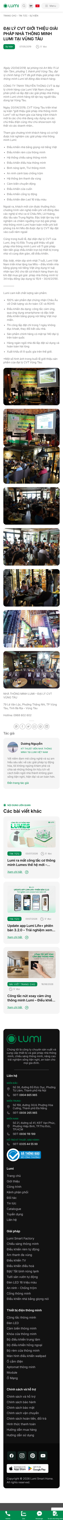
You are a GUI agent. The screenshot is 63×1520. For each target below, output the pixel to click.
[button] (50, 6)
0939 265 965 (28, 1112)
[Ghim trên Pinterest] (40, 726)
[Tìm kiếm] (24, 6)
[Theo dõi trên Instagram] (22, 1455)
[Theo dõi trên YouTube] (43, 1455)
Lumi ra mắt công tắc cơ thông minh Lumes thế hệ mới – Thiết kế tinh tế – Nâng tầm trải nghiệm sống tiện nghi (31, 862)
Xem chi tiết (15, 871)
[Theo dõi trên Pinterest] (32, 1455)
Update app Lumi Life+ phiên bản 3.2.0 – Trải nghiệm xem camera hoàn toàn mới (30, 928)
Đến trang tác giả (18, 783)
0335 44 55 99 (28, 1144)
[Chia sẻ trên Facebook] (22, 726)
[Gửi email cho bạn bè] (34, 726)
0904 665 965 (28, 1095)
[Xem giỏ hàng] (31, 6)
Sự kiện (34, 15)
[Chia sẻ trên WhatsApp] (16, 726)
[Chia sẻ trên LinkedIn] (46, 726)
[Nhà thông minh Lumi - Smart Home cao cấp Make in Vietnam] (11, 6)
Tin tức (23, 15)
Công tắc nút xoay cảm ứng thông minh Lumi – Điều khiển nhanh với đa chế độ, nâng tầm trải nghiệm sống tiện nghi (31, 998)
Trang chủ (9, 15)
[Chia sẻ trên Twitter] (28, 726)
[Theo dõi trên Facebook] (11, 1455)
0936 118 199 (27, 1134)
